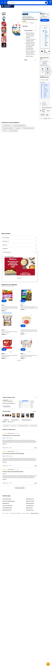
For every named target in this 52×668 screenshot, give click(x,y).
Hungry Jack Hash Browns (7, 505)
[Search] (46, 3)
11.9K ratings (32, 22)
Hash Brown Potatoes (30, 501)
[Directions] (36, 245)
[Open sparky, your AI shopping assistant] (48, 664)
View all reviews (7, 406)
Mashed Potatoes (29, 507)
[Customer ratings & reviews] (36, 397)
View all (34, 411)
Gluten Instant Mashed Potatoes (9, 501)
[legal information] (47, 15)
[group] (28, 22)
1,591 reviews (10, 401)
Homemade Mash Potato (7, 507)
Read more (5, 443)
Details (48, 110)
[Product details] (36, 238)
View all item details (29, 56)
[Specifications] (36, 241)
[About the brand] (35, 252)
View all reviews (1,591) (19, 487)
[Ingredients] (36, 26)
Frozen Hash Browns (30, 505)
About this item (6, 233)
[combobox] (27, 2)
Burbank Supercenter (44, 77)
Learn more (47, 115)
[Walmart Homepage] (5, 3)
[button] (15, 29)
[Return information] (48, 18)
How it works (46, 44)
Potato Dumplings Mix (7, 498)
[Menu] (2, 3)
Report (35, 447)
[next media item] (18, 28)
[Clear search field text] (44, 2)
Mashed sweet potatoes (7, 509)
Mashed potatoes (6, 503)
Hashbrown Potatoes (30, 503)
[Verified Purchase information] (14, 433)
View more (19, 360)
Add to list (45, 118)
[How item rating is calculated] (14, 403)
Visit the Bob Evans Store (27, 16)
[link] (32, 415)
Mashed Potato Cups (30, 498)
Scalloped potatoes (29, 509)
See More (19, 278)
